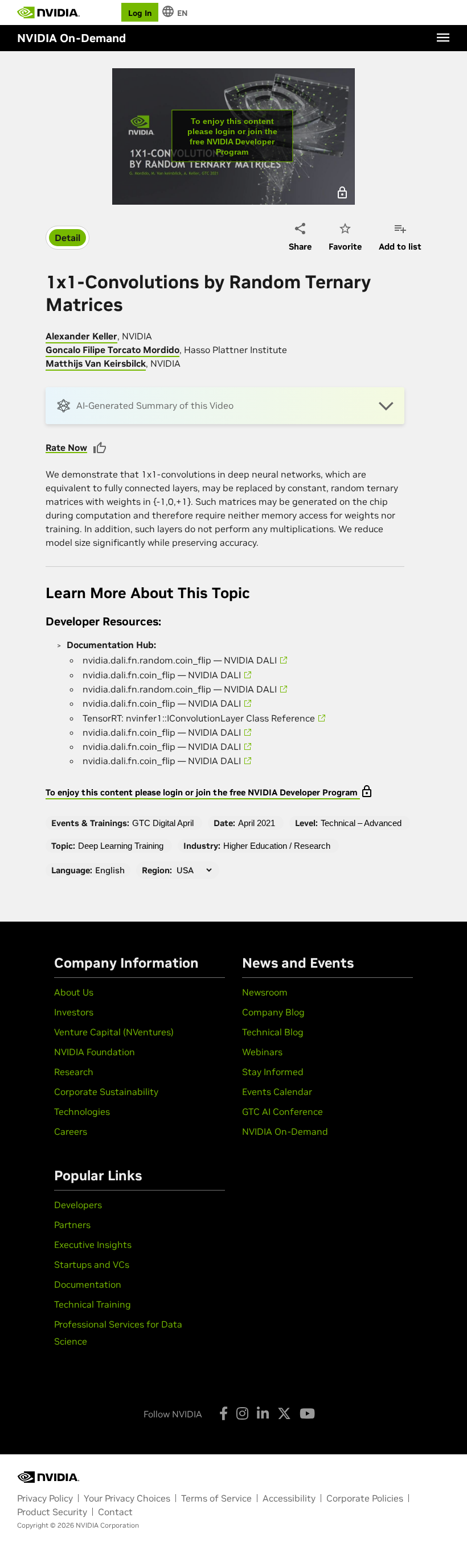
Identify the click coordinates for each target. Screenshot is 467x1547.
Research (73, 1071)
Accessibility (289, 1498)
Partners (72, 1224)
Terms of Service (216, 1498)
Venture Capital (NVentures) (114, 1032)
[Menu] (443, 37)
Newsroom (265, 992)
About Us (73, 992)
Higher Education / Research (276, 845)
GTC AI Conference (282, 1111)
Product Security (52, 1511)
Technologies (82, 1111)
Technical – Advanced (361, 823)
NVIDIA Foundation (94, 1051)
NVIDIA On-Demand (285, 1131)
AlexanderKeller (81, 336)
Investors (73, 1012)
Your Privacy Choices (127, 1498)
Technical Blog (273, 1032)
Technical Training (92, 1304)
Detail (67, 237)
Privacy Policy (45, 1498)
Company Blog (273, 1012)
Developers (78, 1204)
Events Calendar (277, 1091)
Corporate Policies (364, 1498)
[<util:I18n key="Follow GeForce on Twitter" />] (284, 1413)
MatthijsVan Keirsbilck (96, 363)
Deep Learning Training (120, 845)
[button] (225, 405)
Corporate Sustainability (106, 1091)
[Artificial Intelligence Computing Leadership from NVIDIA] (48, 12)
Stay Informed (273, 1071)
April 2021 (256, 823)
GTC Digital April (163, 823)
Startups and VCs (91, 1264)
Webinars (262, 1051)
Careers (70, 1131)
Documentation (87, 1284)
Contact (115, 1511)
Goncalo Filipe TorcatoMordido (112, 349)
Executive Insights (93, 1244)
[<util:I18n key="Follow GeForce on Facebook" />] (223, 1413)
